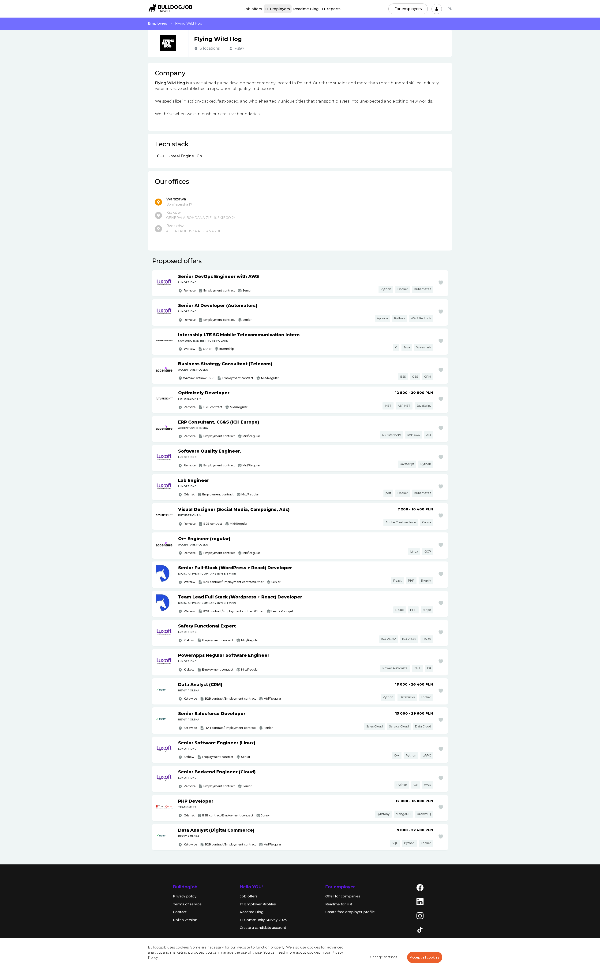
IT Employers (277, 9)
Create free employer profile (350, 912)
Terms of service (187, 904)
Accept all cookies (424, 957)
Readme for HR (338, 904)
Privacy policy (184, 896)
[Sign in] (436, 9)
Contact (180, 912)
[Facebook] (420, 887)
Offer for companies (342, 896)
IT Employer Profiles (258, 904)
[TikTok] (420, 929)
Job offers (253, 9)
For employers (408, 9)
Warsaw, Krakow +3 (197, 378)
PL (449, 9)
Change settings (383, 957)
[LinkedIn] (420, 901)
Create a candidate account (263, 928)
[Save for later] (440, 282)
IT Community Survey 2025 (263, 920)
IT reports (331, 9)
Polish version (185, 920)
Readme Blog (306, 9)
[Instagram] (420, 915)
